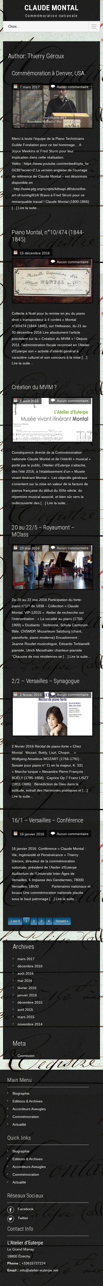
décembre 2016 (30, 966)
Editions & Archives (27, 1101)
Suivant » (62, 921)
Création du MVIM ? (34, 387)
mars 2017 (26, 959)
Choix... (13, 26)
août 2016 (26, 973)
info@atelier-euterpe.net (39, 1270)
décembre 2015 (30, 1002)
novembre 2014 (30, 1024)
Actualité (19, 1124)
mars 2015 (26, 1017)
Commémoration (25, 1117)
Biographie (21, 1093)
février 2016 (27, 988)
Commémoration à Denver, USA (48, 73)
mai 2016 (25, 981)
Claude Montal (51, 7)
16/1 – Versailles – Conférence (47, 820)
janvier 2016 (27, 995)
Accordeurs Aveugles (29, 1109)
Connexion (26, 1056)
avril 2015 (25, 1010)
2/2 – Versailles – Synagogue (46, 681)
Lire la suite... (29, 208)
